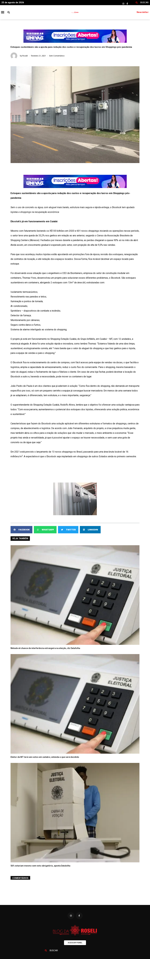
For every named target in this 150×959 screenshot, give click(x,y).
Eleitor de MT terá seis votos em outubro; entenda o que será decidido (45, 757)
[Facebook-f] (127, 4)
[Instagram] (123, 4)
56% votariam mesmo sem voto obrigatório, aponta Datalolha (40, 866)
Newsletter (143, 12)
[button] (2, 12)
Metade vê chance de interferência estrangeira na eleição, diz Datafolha (45, 648)
